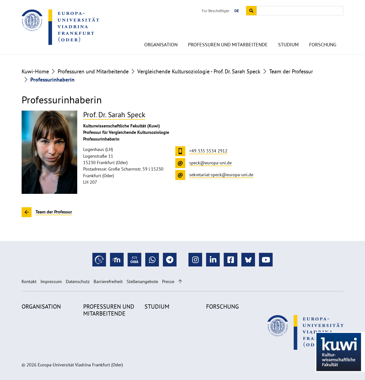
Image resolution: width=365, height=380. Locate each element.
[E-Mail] (134, 259)
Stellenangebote (142, 281)
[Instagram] (195, 259)
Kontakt (29, 281)
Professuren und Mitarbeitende (228, 44)
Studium (288, 44)
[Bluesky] (248, 259)
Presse (168, 281)
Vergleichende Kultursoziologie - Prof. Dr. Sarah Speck (198, 71)
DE (236, 10)
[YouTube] (266, 259)
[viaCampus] (99, 259)
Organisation (161, 44)
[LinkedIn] (213, 259)
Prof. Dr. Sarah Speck (114, 114)
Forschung (322, 44)
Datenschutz (78, 281)
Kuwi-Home (35, 71)
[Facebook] (230, 259)
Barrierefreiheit (108, 281)
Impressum (51, 281)
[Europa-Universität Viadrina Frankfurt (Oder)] (60, 27)
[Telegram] (170, 259)
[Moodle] (117, 259)
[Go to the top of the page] (180, 281)
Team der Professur (291, 71)
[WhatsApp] (152, 259)
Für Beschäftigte (215, 10)
